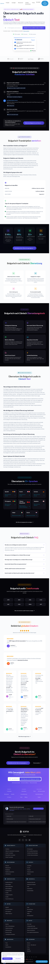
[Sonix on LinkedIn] (26, 840)
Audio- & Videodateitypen (9, 926)
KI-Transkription (30, 834)
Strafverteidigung (8, 888)
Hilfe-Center (19, 808)
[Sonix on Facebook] (19, 840)
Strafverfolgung (8, 884)
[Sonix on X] (23, 840)
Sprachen (7, 924)
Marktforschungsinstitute (9, 871)
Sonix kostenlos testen (45, 3)
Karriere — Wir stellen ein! (31, 944)
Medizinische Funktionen (31, 884)
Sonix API (7, 907)
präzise (38, 834)
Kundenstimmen (8, 947)
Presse (28, 947)
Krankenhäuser (29, 888)
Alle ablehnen (18, 958)
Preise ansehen (26, 31)
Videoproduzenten (30, 871)
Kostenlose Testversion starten (30, 779)
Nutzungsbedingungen (29, 961)
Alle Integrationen (30, 915)
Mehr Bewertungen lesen (23, 736)
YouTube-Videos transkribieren (32, 855)
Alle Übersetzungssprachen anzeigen (24, 522)
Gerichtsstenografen (9, 894)
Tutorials (24, 808)
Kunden (6, 944)
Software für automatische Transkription (12, 851)
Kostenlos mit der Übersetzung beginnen (24, 248)
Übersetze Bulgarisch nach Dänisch (34, 27)
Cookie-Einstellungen (17, 961)
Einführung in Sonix (8, 930)
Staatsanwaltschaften (9, 886)
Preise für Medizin (30, 890)
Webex (28, 913)
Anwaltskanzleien (8, 890)
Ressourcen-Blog (8, 932)
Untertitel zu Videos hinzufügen (32, 853)
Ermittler (6, 896)
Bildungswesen (8, 867)
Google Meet (29, 911)
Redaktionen (7, 869)
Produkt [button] (7, 2)
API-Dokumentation (8, 909)
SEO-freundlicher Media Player (32, 851)
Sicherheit (29, 951)
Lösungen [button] (14, 2)
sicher (24, 836)
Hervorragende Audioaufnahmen (33, 932)
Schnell (35, 834)
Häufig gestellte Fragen (31, 926)
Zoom (28, 907)
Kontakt (28, 949)
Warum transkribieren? (31, 930)
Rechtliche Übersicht (8, 882)
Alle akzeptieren (7, 958)
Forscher (28, 867)
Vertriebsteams (8, 873)
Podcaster (29, 869)
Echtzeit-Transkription (9, 857)
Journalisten (29, 865)
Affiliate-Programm (8, 913)
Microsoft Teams (30, 909)
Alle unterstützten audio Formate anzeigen (24, 610)
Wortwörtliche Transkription (10, 855)
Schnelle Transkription (9, 853)
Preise (33, 2)
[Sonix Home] (2, 3)
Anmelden (38, 2)
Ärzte (28, 886)
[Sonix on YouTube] (29, 840)
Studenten (29, 873)
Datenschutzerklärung (8, 961)
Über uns (28, 942)
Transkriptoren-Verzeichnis (10, 934)
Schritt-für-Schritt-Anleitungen (32, 928)
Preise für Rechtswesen (9, 898)
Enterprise (7, 865)
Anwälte (6, 892)
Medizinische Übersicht (31, 882)
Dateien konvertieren (28, 3)
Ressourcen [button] (20, 2)
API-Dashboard (8, 911)
